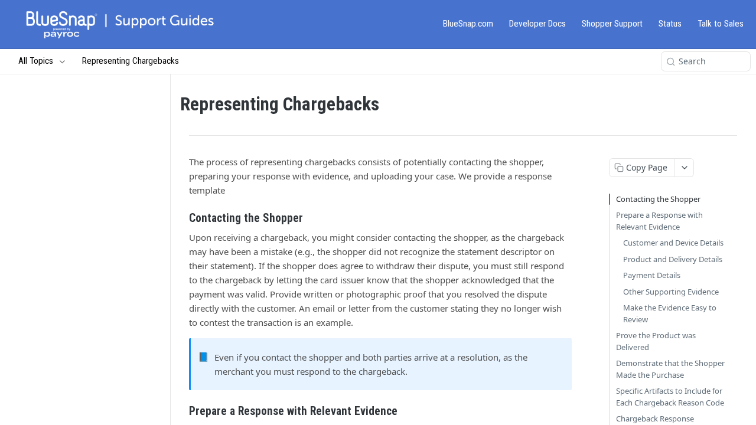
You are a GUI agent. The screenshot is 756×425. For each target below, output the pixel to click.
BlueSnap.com (468, 23)
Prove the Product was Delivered (656, 341)
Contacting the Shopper (658, 199)
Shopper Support (612, 23)
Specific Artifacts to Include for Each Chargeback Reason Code (670, 396)
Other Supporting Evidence (671, 291)
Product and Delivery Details (672, 259)
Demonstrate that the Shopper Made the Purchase (670, 369)
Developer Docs (537, 23)
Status (670, 23)
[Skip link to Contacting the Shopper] (181, 218)
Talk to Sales (721, 23)
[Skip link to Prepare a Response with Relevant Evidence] (181, 411)
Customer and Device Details (673, 242)
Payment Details (651, 275)
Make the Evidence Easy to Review (669, 313)
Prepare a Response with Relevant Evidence (659, 221)
